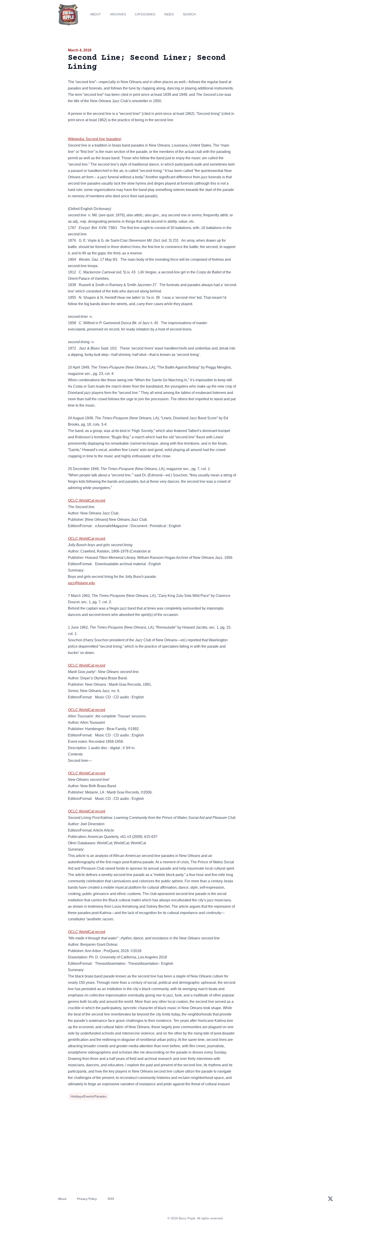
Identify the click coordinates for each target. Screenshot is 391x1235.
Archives (118, 14)
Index (169, 14)
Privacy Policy (87, 1199)
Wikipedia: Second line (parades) (94, 139)
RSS (111, 1199)
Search (189, 14)
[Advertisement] (282, 82)
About (95, 14)
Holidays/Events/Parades (88, 1096)
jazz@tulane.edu (81, 583)
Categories (145, 14)
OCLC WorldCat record (86, 500)
